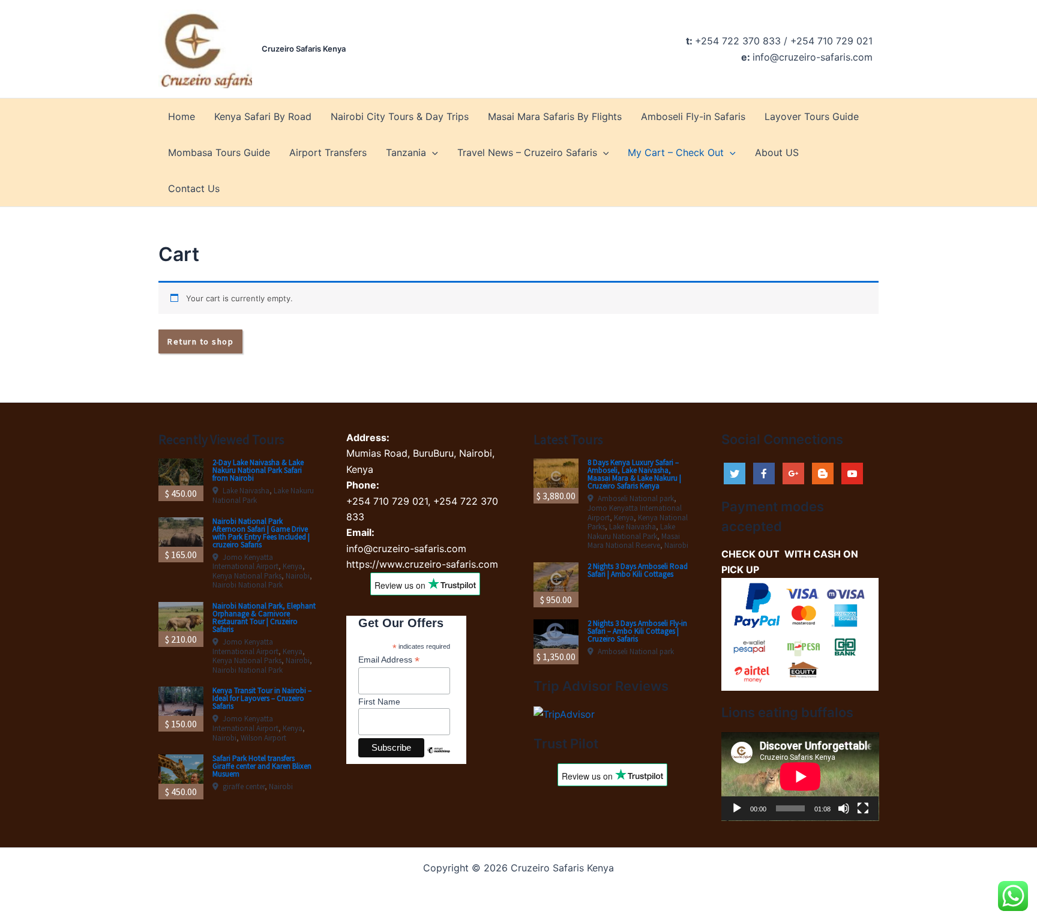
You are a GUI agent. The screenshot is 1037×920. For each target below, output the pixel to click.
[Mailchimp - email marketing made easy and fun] (438, 759)
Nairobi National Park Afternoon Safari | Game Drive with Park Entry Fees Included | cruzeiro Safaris (261, 533)
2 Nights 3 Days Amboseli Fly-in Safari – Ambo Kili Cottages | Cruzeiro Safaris (637, 631)
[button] (432, 152)
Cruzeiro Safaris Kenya (304, 48)
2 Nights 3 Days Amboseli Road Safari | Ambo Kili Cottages (638, 570)
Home (181, 116)
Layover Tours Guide (812, 116)
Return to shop (200, 341)
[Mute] (844, 808)
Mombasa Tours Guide (219, 152)
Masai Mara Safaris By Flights (555, 116)
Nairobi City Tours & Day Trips (400, 116)
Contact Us (194, 188)
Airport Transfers (328, 152)
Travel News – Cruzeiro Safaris (527, 152)
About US (777, 152)
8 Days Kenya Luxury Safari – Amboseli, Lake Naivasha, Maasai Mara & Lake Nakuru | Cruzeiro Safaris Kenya (634, 474)
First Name (379, 701)
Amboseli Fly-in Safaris (693, 116)
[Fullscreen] (863, 808)
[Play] (737, 808)
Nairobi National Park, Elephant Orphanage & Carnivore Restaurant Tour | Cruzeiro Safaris (264, 617)
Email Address (388, 660)
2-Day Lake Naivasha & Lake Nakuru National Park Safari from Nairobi (258, 470)
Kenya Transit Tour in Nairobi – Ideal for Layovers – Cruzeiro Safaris (261, 698)
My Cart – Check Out (676, 152)
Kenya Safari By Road (262, 116)
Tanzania (406, 152)
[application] (800, 776)
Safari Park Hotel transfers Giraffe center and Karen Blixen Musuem (261, 766)
